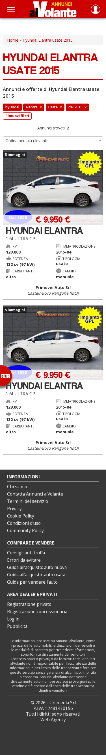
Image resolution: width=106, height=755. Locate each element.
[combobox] (53, 140)
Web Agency (53, 720)
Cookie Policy (20, 516)
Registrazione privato (29, 604)
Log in (13, 619)
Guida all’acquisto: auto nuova (37, 567)
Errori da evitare (24, 560)
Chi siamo (17, 487)
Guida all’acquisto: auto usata (36, 575)
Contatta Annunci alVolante (35, 494)
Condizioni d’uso (24, 523)
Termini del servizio (27, 501)
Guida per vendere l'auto (32, 582)
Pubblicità (17, 626)
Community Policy (25, 531)
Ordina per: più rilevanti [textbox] (26, 140)
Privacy (14, 509)
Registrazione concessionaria (37, 612)
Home (12, 40)
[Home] (53, 9)
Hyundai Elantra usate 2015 (48, 40)
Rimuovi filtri (17, 115)
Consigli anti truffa (26, 553)
